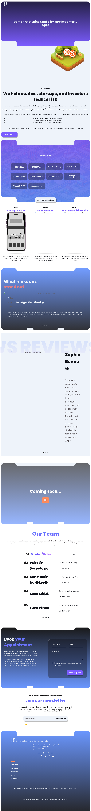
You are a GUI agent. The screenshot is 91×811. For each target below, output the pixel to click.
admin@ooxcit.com (45, 753)
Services (14, 768)
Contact (14, 779)
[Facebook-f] (38, 756)
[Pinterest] (41, 756)
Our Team (14, 772)
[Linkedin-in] (45, 756)
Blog (13, 775)
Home (13, 761)
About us (14, 765)
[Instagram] (49, 756)
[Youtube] (53, 756)
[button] (42, 325)
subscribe (60, 718)
